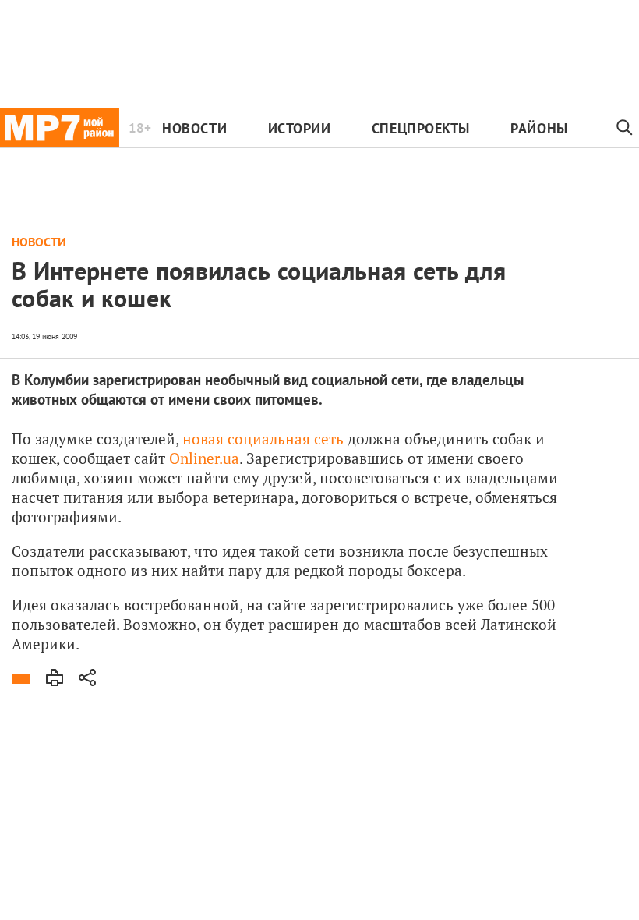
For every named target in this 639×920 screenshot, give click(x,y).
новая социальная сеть (263, 438)
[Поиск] (624, 127)
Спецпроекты (421, 128)
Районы (538, 128)
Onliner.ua (204, 458)
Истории (299, 128)
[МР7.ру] (59, 127)
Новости (194, 128)
